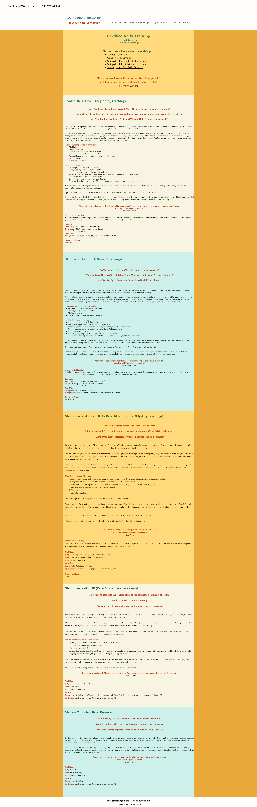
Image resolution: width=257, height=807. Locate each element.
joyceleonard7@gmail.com (21, 6)
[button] (139, 22)
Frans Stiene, (99, 372)
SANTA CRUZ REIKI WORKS (83, 18)
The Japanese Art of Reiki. (129, 220)
